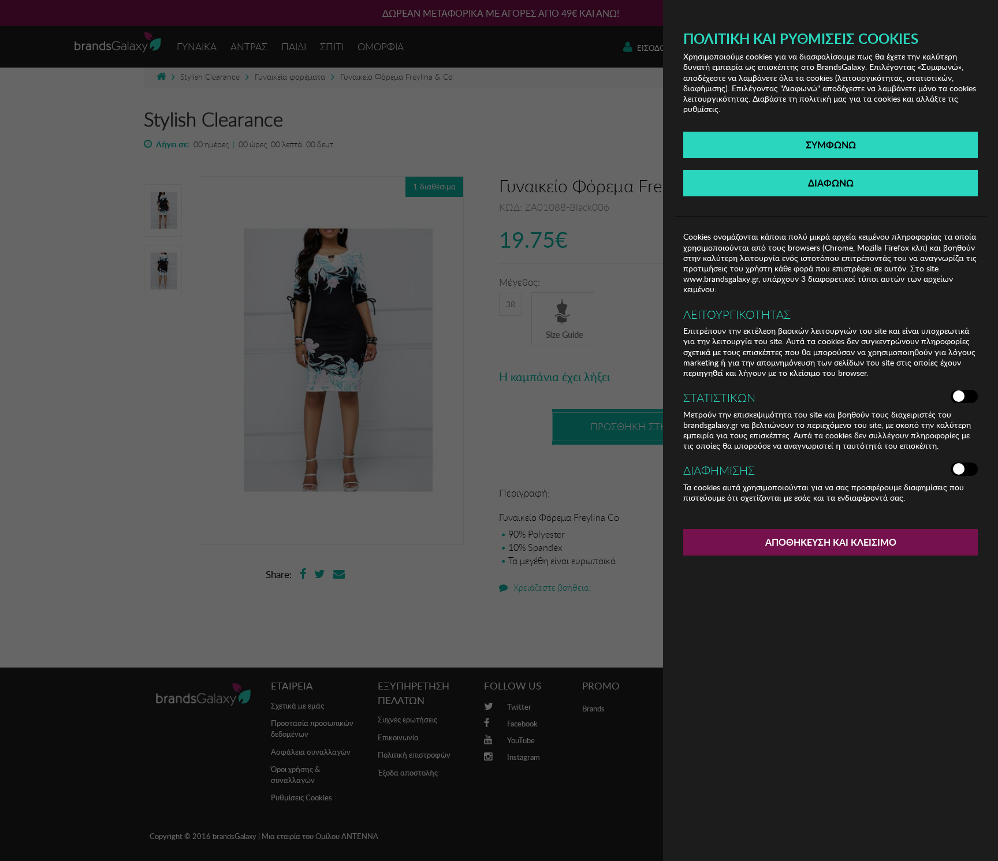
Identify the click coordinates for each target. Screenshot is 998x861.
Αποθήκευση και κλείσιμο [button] (830, 542)
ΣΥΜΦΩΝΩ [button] (831, 144)
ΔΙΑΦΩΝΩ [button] (831, 182)
